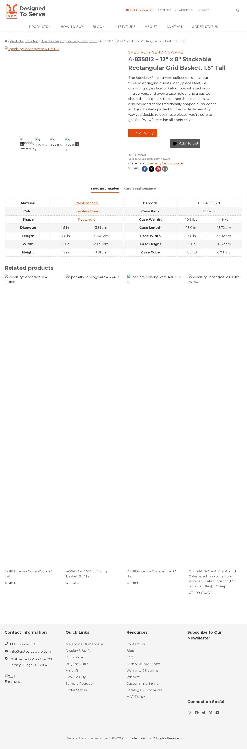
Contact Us (135, 644)
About (151, 27)
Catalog (163, 10)
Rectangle (87, 219)
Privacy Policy (76, 738)
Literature (125, 27)
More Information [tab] (105, 188)
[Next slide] (77, 144)
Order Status (205, 27)
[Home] (6, 41)
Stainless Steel (87, 203)
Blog (130, 651)
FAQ (129, 657)
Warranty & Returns (142, 670)
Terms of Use (99, 738)
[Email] (165, 169)
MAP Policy (135, 697)
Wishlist (133, 677)
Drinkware (74, 657)
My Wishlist (182, 10)
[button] (27, 144)
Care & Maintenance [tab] (140, 188)
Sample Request (80, 683)
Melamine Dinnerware (84, 644)
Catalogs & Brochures (144, 690)
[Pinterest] (158, 169)
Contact (175, 27)
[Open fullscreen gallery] (90, 132)
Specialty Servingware (155, 52)
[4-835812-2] (49, 91)
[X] (151, 169)
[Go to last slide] (22, 144)
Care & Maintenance (143, 664)
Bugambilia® (77, 664)
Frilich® (72, 670)
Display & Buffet (79, 651)
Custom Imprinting (142, 683)
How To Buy (72, 27)
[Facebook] (145, 169)
